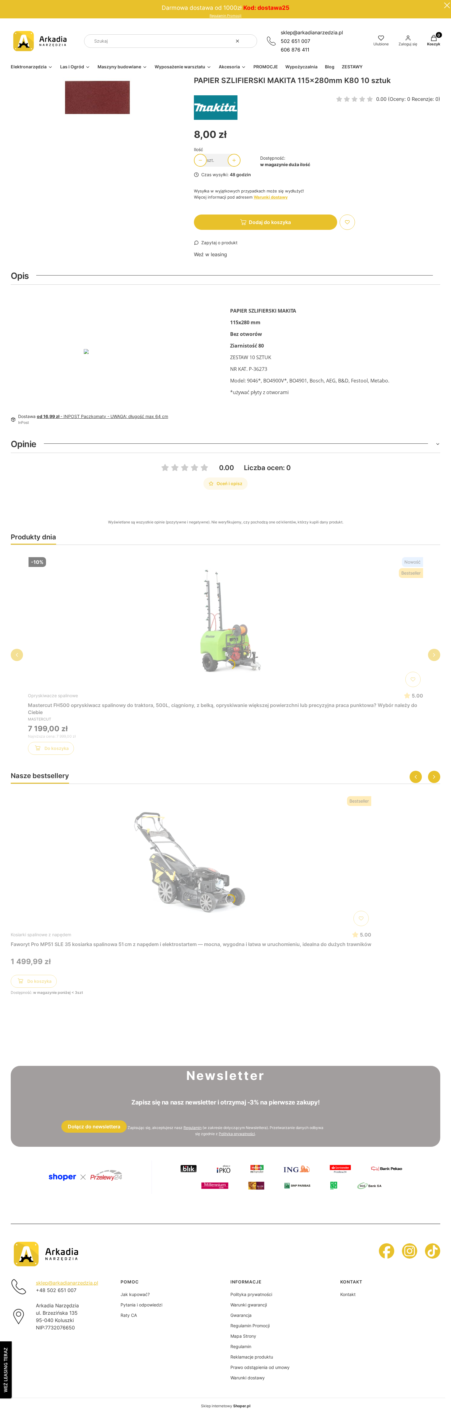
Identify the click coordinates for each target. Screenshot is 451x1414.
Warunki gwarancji (248, 1304)
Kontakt (348, 1294)
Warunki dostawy (247, 1377)
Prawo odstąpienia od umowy (260, 1367)
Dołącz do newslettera (94, 1126)
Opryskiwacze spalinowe (53, 695)
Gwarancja (241, 1315)
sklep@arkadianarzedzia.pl (312, 32)
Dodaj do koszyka (270, 222)
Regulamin (192, 1127)
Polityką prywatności (237, 1133)
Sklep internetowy (225, 1406)
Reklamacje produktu (251, 1356)
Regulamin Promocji (225, 16)
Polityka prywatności (251, 1294)
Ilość (198, 149)
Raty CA (129, 1315)
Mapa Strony (243, 1336)
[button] (250, 41)
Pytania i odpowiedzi (141, 1304)
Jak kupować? (135, 1294)
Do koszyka (56, 748)
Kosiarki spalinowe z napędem (41, 934)
